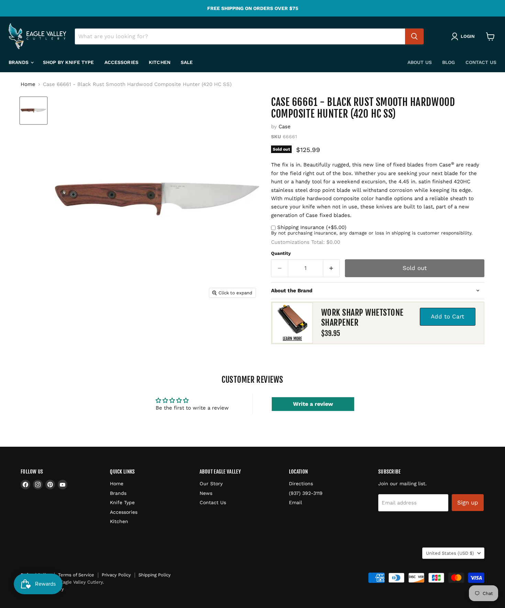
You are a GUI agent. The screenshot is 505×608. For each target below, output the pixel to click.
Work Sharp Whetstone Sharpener (362, 317)
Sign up (467, 502)
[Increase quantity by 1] (331, 268)
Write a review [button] (313, 404)
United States (450, 553)
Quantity (281, 253)
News (206, 493)
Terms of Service (76, 574)
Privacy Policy (116, 574)
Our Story (211, 483)
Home (28, 84)
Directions (301, 483)
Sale (187, 62)
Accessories (121, 62)
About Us (419, 62)
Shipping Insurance (311, 227)
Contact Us (480, 62)
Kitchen (159, 62)
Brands (19, 62)
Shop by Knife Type (68, 62)
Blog (448, 62)
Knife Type (122, 502)
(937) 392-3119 (306, 493)
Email (295, 502)
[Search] (414, 36)
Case (285, 126)
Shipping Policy (154, 574)
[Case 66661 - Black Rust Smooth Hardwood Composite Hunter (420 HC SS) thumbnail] (33, 110)
